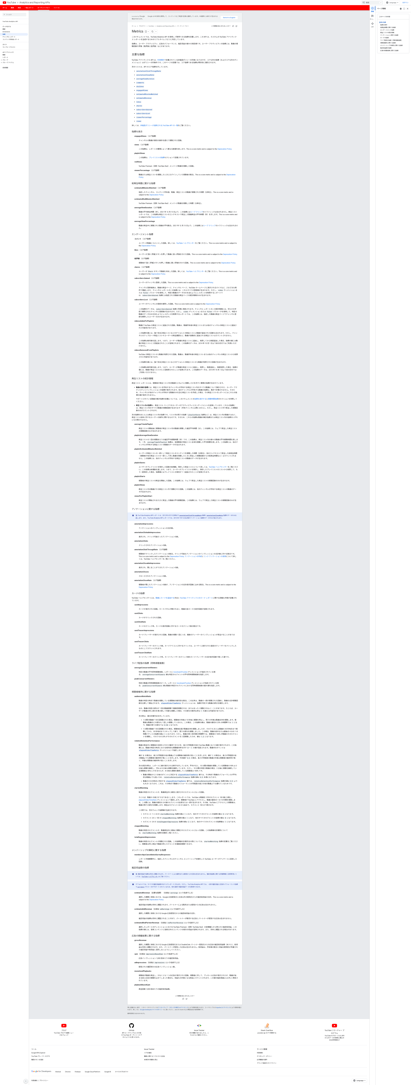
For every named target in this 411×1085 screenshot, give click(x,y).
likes (138, 102)
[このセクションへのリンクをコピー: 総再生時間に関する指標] (157, 183)
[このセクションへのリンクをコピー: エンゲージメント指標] (155, 234)
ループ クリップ (196, 212)
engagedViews (142, 90)
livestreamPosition (180, 672)
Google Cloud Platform (92, 1072)
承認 (19, 8)
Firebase (78, 1072)
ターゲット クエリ (43, 8)
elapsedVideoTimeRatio (171, 703)
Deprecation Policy (224, 149)
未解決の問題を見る (151, 1059)
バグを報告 (148, 1053)
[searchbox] (14, 14)
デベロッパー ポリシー (264, 1056)
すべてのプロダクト (121, 1072)
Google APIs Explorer (38, 1053)
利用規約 (160, 60)
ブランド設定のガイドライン (266, 1063)
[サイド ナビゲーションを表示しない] (26, 1081)
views (138, 121)
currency (140, 887)
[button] (14, 60)
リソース (57, 8)
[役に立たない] (236, 26)
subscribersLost (143, 113)
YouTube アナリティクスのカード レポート (196, 598)
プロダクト (142, 26)
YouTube (11, 2)
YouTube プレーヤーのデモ (40, 1056)
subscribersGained (144, 110)
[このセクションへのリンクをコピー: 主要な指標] (147, 54)
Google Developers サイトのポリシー (151, 1009)
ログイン (405, 2)
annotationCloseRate (145, 75)
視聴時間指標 (213, 399)
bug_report (400, 8)
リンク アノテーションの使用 (214, 556)
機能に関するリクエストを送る (154, 1056)
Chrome (68, 1072)
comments (140, 83)
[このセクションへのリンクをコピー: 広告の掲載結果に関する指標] (162, 936)
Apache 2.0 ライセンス (223, 1007)
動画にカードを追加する (165, 598)
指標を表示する (200, 399)
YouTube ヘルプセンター (185, 243)
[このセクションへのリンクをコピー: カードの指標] (147, 593)
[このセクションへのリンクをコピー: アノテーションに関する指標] (161, 509)
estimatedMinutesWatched (147, 94)
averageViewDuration (145, 79)
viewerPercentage (143, 117)
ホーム (5, 8)
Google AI (107, 1072)
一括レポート (29, 8)
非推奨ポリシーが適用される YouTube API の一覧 (159, 125)
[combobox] (372, 2)
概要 (12, 8)
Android (58, 1072)
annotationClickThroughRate (148, 71)
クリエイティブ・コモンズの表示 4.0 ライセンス (173, 1007)
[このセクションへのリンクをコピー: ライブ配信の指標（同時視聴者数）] (168, 663)
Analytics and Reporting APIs (34, 2)
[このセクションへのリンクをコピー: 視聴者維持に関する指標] (157, 692)
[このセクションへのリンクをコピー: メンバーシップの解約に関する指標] (168, 850)
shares (139, 106)
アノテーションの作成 (193, 556)
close (407, 8)
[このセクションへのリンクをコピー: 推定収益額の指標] (151, 868)
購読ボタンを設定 (37, 1059)
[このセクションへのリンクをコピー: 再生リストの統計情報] (155, 378)
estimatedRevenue (143, 98)
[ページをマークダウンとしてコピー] (153, 31)
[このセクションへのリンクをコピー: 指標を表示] (144, 132)
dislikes (140, 86)
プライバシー (43, 1080)
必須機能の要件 (262, 1059)
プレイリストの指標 (156, 158)
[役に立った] (233, 26)
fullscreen (404, 8)
